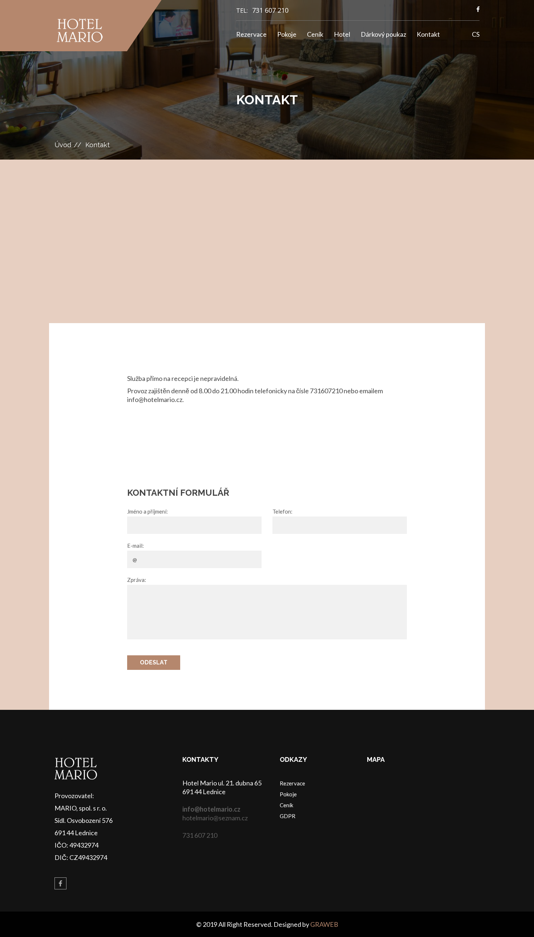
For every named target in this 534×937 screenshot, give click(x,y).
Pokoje (286, 34)
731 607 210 (270, 10)
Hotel (342, 34)
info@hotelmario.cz (211, 809)
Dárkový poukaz (383, 34)
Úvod (62, 145)
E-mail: (135, 545)
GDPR (287, 816)
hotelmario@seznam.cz (215, 818)
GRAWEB (324, 924)
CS (476, 34)
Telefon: (282, 511)
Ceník (315, 34)
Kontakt (428, 34)
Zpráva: (136, 579)
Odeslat (153, 662)
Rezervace (251, 34)
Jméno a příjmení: (147, 511)
